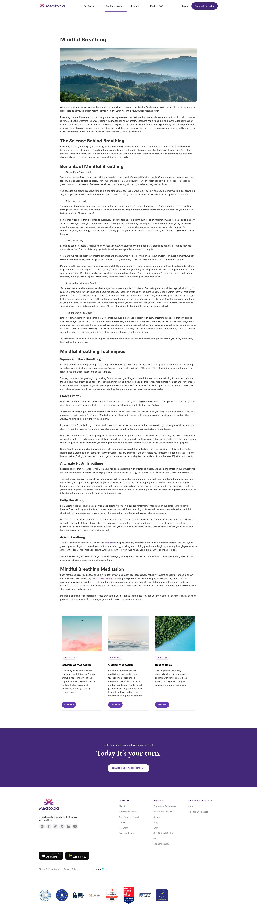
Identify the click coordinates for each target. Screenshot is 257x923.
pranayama (110, 542)
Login (185, 5)
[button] (99, 869)
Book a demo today (204, 5)
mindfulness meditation (104, 578)
